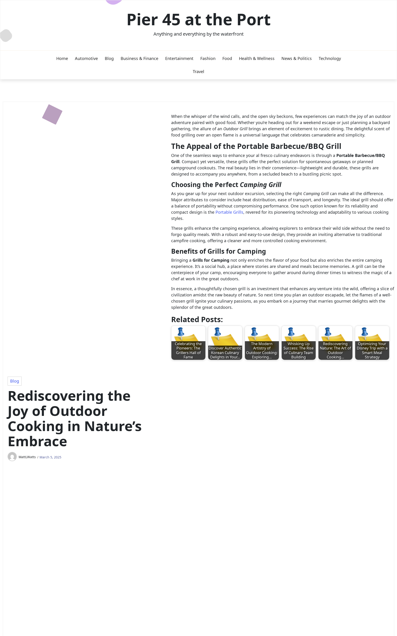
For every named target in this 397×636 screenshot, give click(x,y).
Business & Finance (139, 58)
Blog (109, 58)
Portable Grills (229, 212)
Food (227, 58)
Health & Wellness (257, 58)
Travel (198, 71)
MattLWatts (27, 457)
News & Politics (296, 58)
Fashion (208, 58)
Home (62, 58)
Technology (330, 58)
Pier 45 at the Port (198, 19)
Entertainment (179, 58)
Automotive (86, 58)
